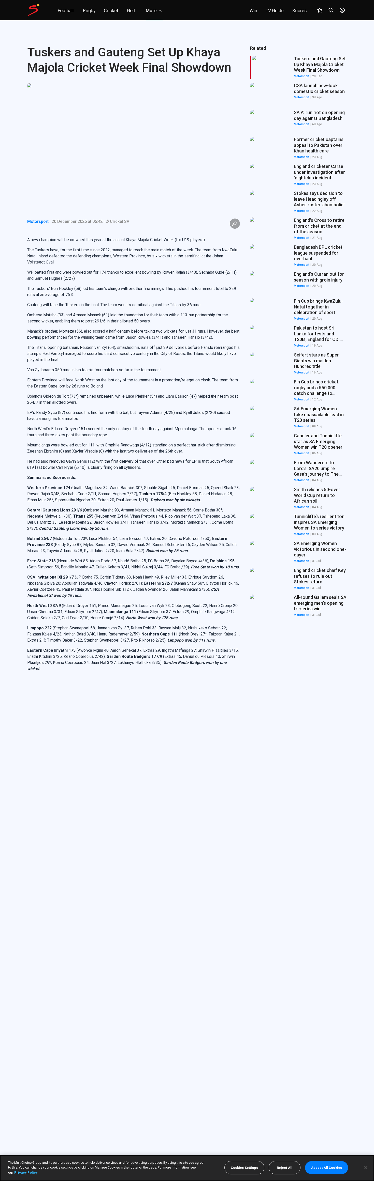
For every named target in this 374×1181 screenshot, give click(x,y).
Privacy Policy (26, 1172)
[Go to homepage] (33, 10)
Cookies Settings (244, 1168)
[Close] (365, 1167)
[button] (298, 94)
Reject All (284, 1168)
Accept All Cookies (326, 1168)
